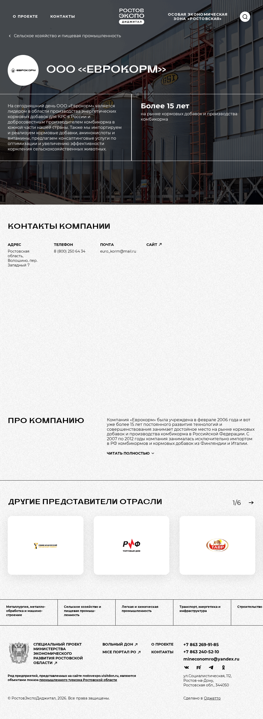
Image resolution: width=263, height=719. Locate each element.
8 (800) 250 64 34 (69, 251)
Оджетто (212, 698)
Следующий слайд (251, 502)
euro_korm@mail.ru (118, 251)
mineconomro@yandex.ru (211, 659)
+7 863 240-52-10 (201, 651)
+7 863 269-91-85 (201, 644)
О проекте (25, 16)
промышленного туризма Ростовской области (78, 680)
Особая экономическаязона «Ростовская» (198, 16)
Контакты (62, 16)
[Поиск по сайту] (245, 17)
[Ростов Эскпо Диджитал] (131, 16)
